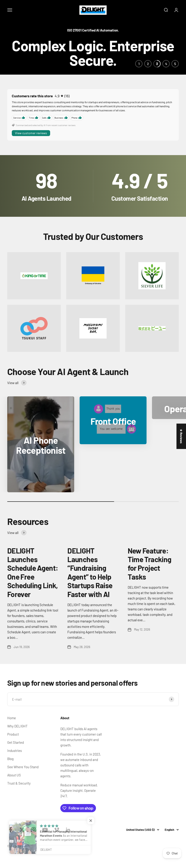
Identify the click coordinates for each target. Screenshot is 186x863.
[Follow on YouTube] (45, 830)
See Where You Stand (23, 767)
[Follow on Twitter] (22, 830)
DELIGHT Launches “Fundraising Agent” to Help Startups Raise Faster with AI (89, 572)
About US (14, 775)
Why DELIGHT (17, 726)
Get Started (15, 742)
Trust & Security (19, 783)
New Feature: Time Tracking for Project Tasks (149, 563)
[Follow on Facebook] (10, 830)
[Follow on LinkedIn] (68, 830)
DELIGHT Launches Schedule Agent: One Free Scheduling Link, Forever (32, 572)
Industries (14, 750)
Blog (10, 759)
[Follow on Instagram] (33, 830)
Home (11, 718)
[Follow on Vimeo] (57, 830)
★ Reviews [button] (181, 436)
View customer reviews (31, 133)
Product (13, 734)
